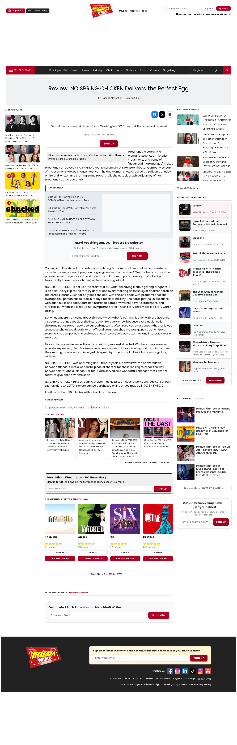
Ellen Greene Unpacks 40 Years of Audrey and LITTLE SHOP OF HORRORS (217, 162)
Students (131, 70)
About (127, 678)
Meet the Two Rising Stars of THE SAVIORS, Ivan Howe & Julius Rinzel (217, 176)
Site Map (190, 678)
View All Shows (192, 380)
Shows (85, 70)
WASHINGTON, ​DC (133, 11)
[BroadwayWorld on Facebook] (170, 671)
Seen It (60, 552)
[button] (227, 70)
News (74, 70)
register (92, 407)
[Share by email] (170, 114)
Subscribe (159, 615)
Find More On (106, 574)
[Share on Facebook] (154, 114)
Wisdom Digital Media (157, 684)
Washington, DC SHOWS (191, 197)
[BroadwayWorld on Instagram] (177, 671)
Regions (177, 678)
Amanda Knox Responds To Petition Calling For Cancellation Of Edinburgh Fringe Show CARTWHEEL (217, 143)
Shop (143, 70)
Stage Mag (169, 70)
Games (154, 70)
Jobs (119, 70)
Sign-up (209, 8)
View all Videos (186, 188)
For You (59, 414)
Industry (97, 70)
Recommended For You (190, 398)
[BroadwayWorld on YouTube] (208, 671)
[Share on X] (162, 114)
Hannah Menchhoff (80, 592)
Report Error (204, 679)
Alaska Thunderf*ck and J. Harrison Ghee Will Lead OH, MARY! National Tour (21, 130)
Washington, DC (58, 70)
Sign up (221, 522)
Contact (137, 678)
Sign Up (109, 143)
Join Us (149, 678)
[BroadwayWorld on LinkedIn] (185, 671)
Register (198, 70)
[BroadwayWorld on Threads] (200, 671)
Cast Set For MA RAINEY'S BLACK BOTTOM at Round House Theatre (72, 221)
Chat (109, 70)
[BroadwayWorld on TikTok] (193, 671)
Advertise (115, 678)
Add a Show (215, 380)
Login (215, 70)
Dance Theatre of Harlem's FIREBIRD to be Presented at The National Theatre (71, 232)
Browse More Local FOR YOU (147, 462)
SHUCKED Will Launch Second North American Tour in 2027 (21, 212)
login (107, 407)
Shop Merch (17, 10)
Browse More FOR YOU (202, 488)
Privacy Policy (202, 684)
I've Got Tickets (60, 558)
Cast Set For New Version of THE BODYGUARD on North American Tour (68, 198)
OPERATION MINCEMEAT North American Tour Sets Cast (21, 185)
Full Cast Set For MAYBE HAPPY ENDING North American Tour (21, 158)
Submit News (163, 678)
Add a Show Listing (37, 10)
